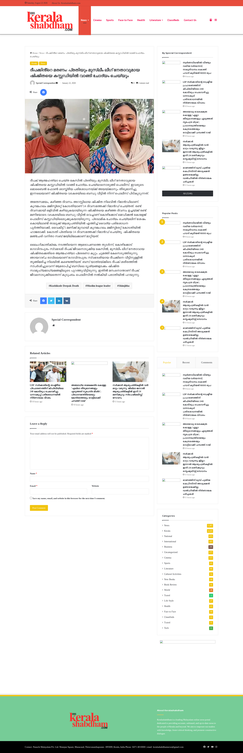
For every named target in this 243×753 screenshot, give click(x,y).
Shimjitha (124, 285)
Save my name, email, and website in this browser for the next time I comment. (69, 498)
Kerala (34, 63)
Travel (167, 595)
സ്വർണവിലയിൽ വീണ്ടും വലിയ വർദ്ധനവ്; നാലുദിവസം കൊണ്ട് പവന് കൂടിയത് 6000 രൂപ (197, 68)
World (167, 590)
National (168, 536)
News (84, 20)
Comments (206, 362)
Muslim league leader (99, 285)
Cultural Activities (172, 574)
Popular (167, 362)
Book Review (170, 584)
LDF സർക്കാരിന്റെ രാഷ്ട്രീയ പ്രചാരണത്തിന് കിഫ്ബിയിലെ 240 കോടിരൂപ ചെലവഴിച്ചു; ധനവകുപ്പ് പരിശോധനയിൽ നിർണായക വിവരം (46, 391)
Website (95, 486)
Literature (155, 20)
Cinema (97, 20)
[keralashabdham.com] (49, 20)
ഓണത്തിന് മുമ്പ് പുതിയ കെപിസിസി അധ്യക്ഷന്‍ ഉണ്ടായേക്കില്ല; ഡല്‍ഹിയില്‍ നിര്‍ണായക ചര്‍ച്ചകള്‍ (197, 174)
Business (168, 547)
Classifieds (173, 20)
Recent (186, 362)
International (170, 541)
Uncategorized (171, 552)
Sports (110, 20)
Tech (166, 628)
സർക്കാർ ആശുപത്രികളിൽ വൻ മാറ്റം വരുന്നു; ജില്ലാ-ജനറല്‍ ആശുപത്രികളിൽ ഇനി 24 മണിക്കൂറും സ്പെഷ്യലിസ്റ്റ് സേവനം (130, 391)
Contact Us (190, 20)
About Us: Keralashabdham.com (66, 3)
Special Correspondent (45, 83)
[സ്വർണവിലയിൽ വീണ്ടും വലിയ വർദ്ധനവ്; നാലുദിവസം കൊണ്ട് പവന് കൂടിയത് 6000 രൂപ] (171, 67)
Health (141, 20)
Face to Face (125, 20)
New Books (169, 579)
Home (35, 53)
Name (33, 473)
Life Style (169, 600)
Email (33, 486)
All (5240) (187, 193)
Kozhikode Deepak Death (64, 285)
